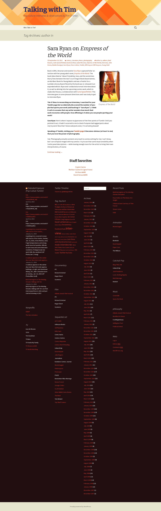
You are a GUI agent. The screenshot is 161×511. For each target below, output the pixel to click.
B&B (56, 212)
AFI (64, 204)
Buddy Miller (58, 217)
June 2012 (87, 307)
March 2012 (87, 318)
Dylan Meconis (81, 63)
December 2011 (89, 328)
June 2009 (87, 429)
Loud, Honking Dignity (120, 275)
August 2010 (88, 382)
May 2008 (87, 473)
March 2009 (87, 439)
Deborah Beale (58, 225)
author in (99, 60)
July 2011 (87, 345)
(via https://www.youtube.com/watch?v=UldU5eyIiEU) (37, 214)
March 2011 (87, 358)
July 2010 (87, 385)
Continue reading (54, 152)
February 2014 (88, 250)
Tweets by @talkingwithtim (64, 192)
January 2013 (88, 284)
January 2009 (88, 446)
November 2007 (89, 494)
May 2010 (87, 392)
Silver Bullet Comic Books (63, 392)
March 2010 (87, 399)
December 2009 (89, 409)
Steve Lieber (75, 65)
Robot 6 (57, 250)
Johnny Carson (64, 237)
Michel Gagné (117, 227)
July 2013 (87, 267)
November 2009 (89, 412)
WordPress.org (118, 351)
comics (68, 60)
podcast (72, 247)
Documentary (66, 225)
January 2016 (88, 202)
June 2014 (87, 240)
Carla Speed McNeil (59, 63)
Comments (118, 347)
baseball (60, 212)
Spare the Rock (118, 299)
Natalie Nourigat (57, 65)
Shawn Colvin (117, 209)
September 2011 (89, 338)
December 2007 (89, 490)
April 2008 (87, 477)
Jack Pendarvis (118, 271)
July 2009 (87, 426)
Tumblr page (79, 131)
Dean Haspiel (72, 222)
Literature (75, 60)
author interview (68, 209)
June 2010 (87, 389)
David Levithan (71, 63)
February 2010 (88, 402)
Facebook (58, 229)
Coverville (116, 296)
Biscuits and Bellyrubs (70, 212)
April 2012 (87, 314)
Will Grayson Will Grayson (93, 65)
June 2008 (87, 470)
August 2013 (88, 263)
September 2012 (89, 297)
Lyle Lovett (74, 242)
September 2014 (89, 229)
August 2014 (88, 233)
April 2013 (87, 274)
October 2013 (88, 260)
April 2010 (87, 395)
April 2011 (87, 355)
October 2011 (88, 334)
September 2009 (89, 419)
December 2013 (89, 253)
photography (88, 60)
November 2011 (89, 331)
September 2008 (89, 460)
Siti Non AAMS (80, 172)
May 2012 (87, 311)
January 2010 (88, 406)
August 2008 (88, 463)
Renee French (59, 382)
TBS (76, 250)
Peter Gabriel (65, 247)
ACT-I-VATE (60, 204)
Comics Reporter (60, 341)
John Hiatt (73, 234)
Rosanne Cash (64, 250)
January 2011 (88, 365)
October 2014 (88, 226)
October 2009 (88, 416)
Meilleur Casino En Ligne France (80, 170)
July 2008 (87, 467)
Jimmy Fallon (65, 234)
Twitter (62, 252)
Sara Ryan (66, 65)
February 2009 (88, 443)
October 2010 (88, 375)
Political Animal (118, 326)
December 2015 (89, 206)
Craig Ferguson (65, 219)
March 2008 (87, 480)
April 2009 (87, 436)
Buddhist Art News (119, 316)
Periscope (58, 372)
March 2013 (87, 277)
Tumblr (82, 65)
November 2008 (89, 453)
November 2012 (89, 290)
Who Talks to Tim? (30, 28)
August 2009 (88, 423)
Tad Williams (71, 250)
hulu (63, 229)
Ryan (79, 71)
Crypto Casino (80, 167)
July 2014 (87, 236)
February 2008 (88, 483)
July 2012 (87, 304)
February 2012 (88, 321)
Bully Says (58, 331)
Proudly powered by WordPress (80, 507)
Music (81, 60)
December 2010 (89, 368)
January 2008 (88, 487)
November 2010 (89, 372)
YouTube (69, 253)
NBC (70, 245)
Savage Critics (59, 385)
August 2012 (88, 301)
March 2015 (87, 213)
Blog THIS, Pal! (117, 265)
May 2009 (87, 433)
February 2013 (88, 280)
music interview (62, 244)
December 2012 (89, 287)
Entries (116, 344)
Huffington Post (118, 323)
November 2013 (89, 257)
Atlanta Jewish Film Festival (64, 293)
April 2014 (87, 243)
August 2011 (88, 341)
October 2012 (88, 294)
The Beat (58, 396)
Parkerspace (59, 368)
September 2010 (89, 378)
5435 (114, 213)
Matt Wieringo (117, 278)
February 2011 (88, 362)
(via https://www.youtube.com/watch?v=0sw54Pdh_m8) (37, 197)
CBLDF (28, 312)
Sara (75, 71)
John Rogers (59, 355)
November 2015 (89, 209)
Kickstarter (71, 237)
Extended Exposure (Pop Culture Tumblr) (35, 189)
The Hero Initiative (32, 315)
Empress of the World (94, 63)
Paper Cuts (116, 247)
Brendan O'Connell (69, 214)
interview (105, 63)
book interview (59, 214)
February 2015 (88, 216)
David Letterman (62, 222)
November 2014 (89, 223)
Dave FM (72, 219)
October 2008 (88, 456)
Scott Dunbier (59, 389)
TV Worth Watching (32, 349)
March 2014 (87, 246)
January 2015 (88, 219)
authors (105, 60)
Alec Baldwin (68, 204)
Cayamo (64, 217)
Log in (115, 340)
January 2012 (88, 324)
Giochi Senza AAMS (80, 175)
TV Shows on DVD (31, 346)
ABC (56, 204)
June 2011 (87, 348)
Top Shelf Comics (60, 402)
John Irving (57, 237)
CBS (68, 217)
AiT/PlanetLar (59, 328)
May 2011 (87, 351)
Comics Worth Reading (62, 345)
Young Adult (106, 65)
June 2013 (87, 270)
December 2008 (89, 450)
